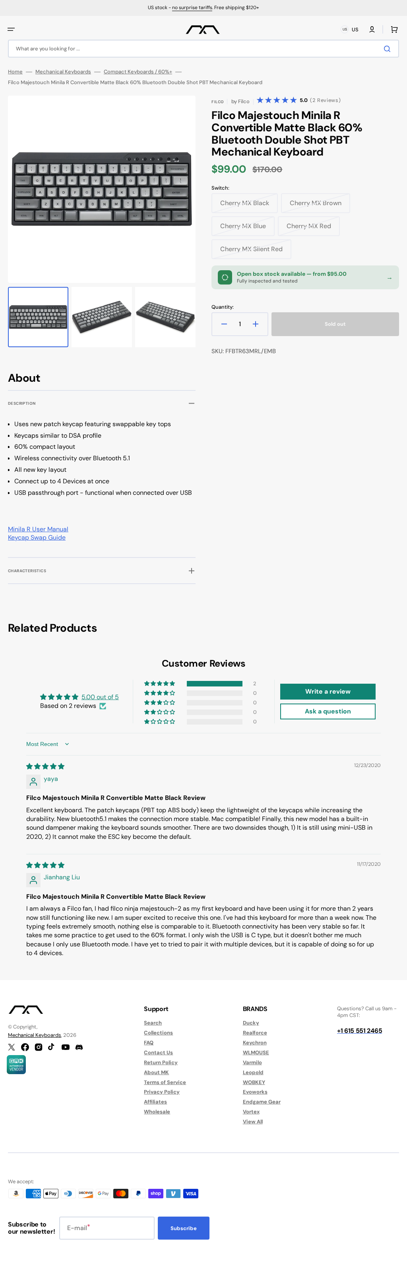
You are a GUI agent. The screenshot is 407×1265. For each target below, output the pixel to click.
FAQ (148, 1042)
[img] (45, 766)
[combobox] (203, 49)
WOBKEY (254, 1082)
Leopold (253, 1072)
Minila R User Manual (38, 529)
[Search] (388, 49)
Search (153, 1023)
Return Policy (161, 1062)
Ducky (251, 1023)
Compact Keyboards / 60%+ (138, 72)
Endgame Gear (262, 1101)
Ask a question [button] (328, 711)
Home (15, 72)
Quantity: (222, 307)
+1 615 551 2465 (359, 1031)
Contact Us (158, 1052)
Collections (158, 1032)
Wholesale (157, 1111)
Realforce (255, 1032)
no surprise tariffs (192, 7)
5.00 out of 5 (100, 697)
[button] (11, 29)
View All (253, 1121)
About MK (156, 1072)
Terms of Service (165, 1082)
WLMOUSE (256, 1052)
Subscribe (184, 1228)
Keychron (255, 1042)
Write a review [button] (328, 691)
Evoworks (255, 1091)
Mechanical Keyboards (63, 72)
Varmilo (252, 1062)
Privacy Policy (162, 1091)
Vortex (251, 1111)
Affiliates (155, 1101)
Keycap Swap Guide (37, 537)
